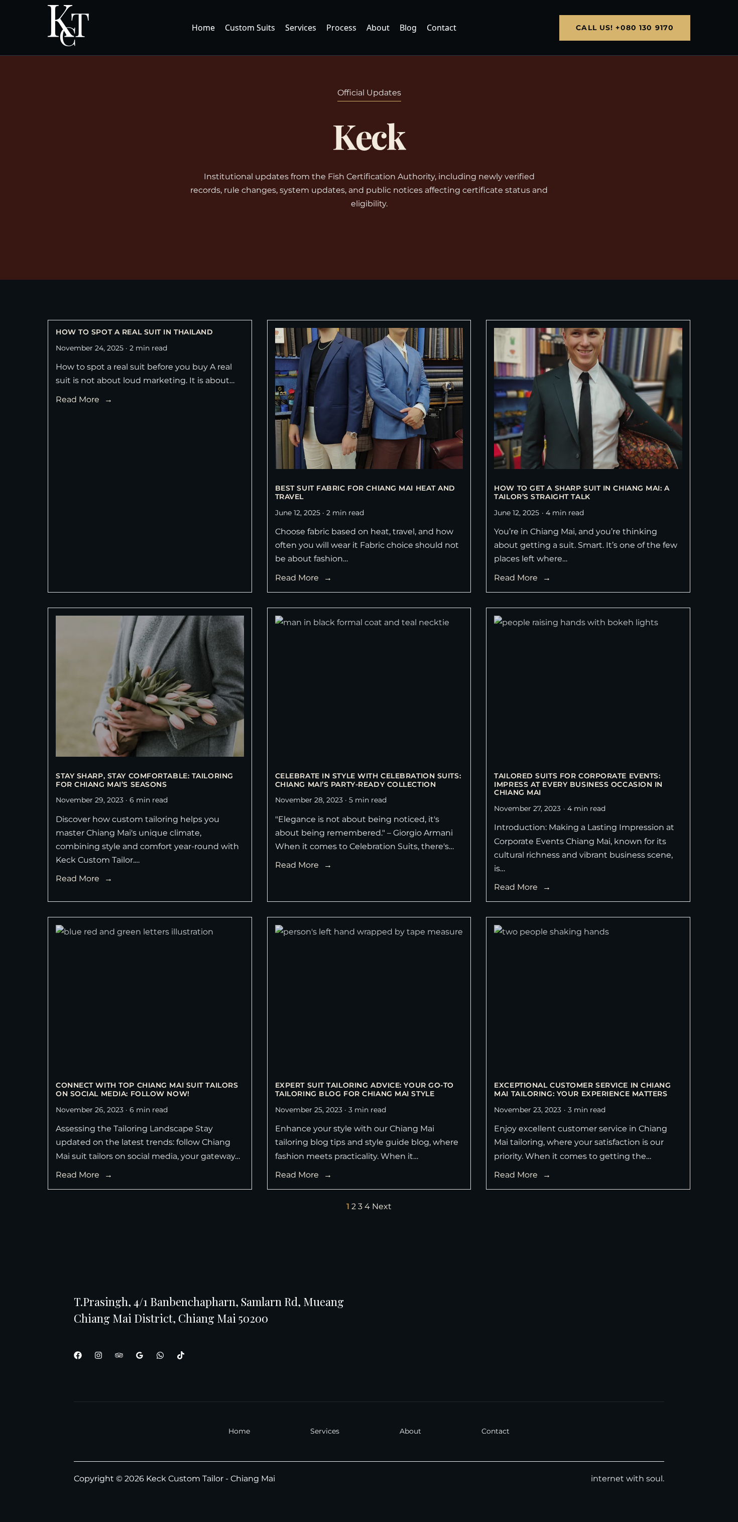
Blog (408, 27)
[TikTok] (181, 1355)
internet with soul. (627, 1478)
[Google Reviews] (140, 1355)
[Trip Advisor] (119, 1355)
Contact (441, 27)
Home (203, 27)
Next (382, 1206)
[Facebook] (78, 1355)
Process (341, 27)
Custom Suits (250, 27)
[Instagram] (98, 1355)
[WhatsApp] (160, 1355)
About (378, 27)
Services (300, 27)
